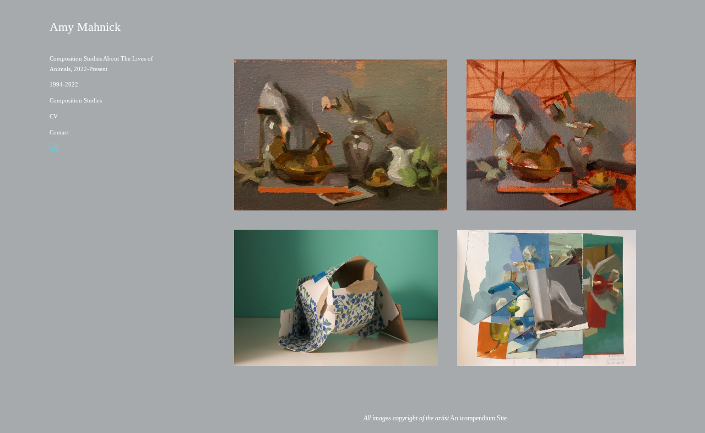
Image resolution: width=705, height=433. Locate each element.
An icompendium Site (478, 418)
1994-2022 (64, 84)
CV (54, 116)
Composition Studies (76, 100)
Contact (59, 132)
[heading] (77, 27)
